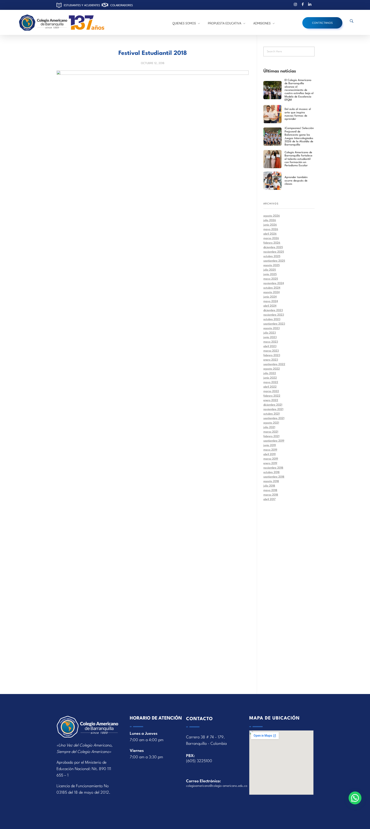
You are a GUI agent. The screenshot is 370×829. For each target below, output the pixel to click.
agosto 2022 (271, 368)
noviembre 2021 (273, 409)
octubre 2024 (271, 287)
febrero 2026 (271, 242)
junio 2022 (270, 377)
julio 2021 (269, 427)
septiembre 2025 (274, 260)
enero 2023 (270, 359)
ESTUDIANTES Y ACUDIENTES (82, 5)
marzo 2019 (270, 458)
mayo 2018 (270, 490)
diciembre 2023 (273, 310)
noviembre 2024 (273, 283)
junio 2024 (270, 296)
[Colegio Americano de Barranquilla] (80, 23)
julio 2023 (269, 332)
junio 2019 (269, 445)
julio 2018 (269, 485)
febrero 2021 (271, 436)
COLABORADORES (121, 5)
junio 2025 (270, 274)
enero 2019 (270, 463)
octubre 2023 (271, 319)
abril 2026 (270, 233)
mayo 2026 (270, 229)
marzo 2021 (270, 431)
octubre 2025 (271, 256)
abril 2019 (269, 454)
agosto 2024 (271, 292)
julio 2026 (269, 220)
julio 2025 (269, 269)
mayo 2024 (270, 301)
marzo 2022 (271, 391)
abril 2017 (269, 499)
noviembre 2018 (273, 467)
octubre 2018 (271, 472)
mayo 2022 (270, 382)
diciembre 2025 (273, 247)
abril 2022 (270, 386)
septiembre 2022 (274, 364)
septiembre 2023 (274, 323)
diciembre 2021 (272, 404)
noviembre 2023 (273, 314)
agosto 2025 (271, 265)
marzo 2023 (271, 350)
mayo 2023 (270, 341)
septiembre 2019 (273, 440)
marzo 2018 (270, 494)
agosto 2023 (271, 328)
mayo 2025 (270, 278)
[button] (355, 798)
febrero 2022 (271, 395)
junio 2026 (270, 224)
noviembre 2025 (273, 251)
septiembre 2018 (273, 476)
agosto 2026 (271, 215)
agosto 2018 (271, 481)
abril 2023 (269, 346)
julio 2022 (269, 373)
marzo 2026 (271, 238)
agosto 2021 (271, 422)
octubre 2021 (271, 413)
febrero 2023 (271, 355)
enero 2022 (270, 400)
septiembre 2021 (273, 418)
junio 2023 (270, 337)
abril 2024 (269, 305)
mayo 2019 (270, 449)
